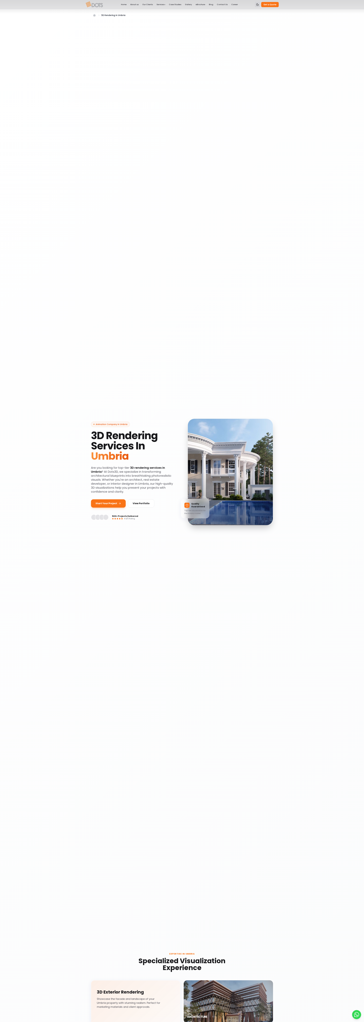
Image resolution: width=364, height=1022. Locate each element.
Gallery (188, 4)
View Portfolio (141, 503)
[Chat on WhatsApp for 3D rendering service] (356, 1014)
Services (161, 4)
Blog (211, 4)
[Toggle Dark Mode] (257, 4)
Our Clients (147, 4)
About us (134, 4)
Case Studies (175, 4)
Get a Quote (269, 4)
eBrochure (200, 4)
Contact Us (222, 4)
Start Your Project (106, 503)
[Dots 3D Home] (94, 4)
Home (124, 4)
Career (234, 4)
